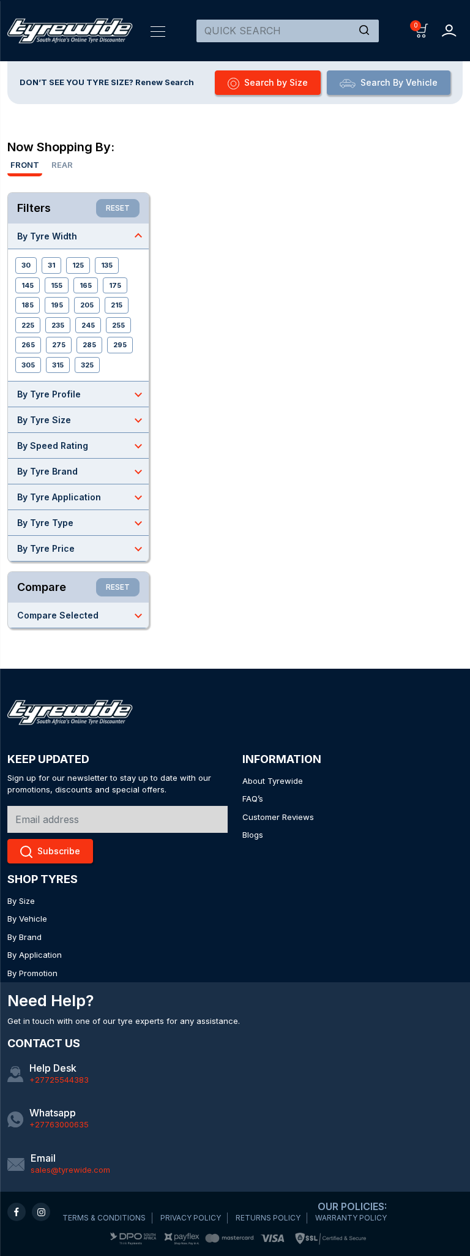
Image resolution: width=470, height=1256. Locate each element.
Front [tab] (24, 165)
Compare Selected (81, 615)
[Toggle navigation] (158, 30)
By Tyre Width (81, 235)
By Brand (24, 937)
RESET (118, 207)
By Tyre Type (81, 523)
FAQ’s (252, 798)
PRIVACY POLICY (190, 1217)
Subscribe (58, 851)
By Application (34, 955)
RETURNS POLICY (268, 1217)
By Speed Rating (81, 445)
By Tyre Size (81, 420)
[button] (422, 29)
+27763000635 (59, 1124)
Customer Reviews (278, 817)
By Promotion (32, 973)
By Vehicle (27, 918)
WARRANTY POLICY (351, 1217)
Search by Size (276, 82)
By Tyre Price (81, 548)
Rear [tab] (62, 165)
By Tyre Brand (81, 471)
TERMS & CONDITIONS (104, 1217)
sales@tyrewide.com (70, 1170)
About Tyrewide (272, 781)
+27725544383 (59, 1080)
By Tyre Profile (81, 394)
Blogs (252, 835)
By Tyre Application (81, 497)
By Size (21, 901)
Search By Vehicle (399, 82)
